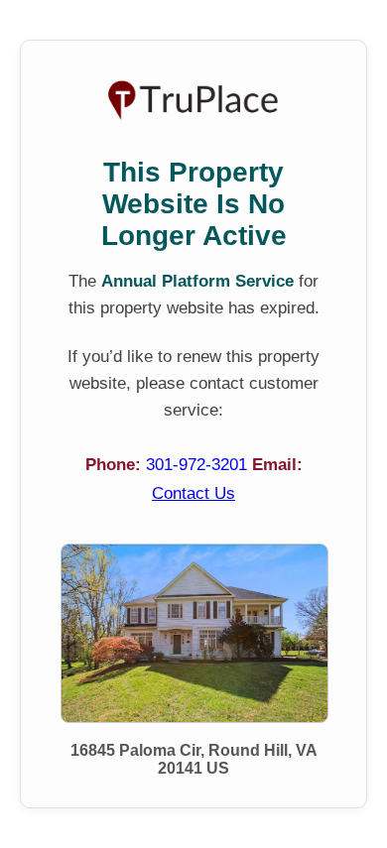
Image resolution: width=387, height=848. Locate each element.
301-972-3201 (199, 464)
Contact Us (193, 493)
